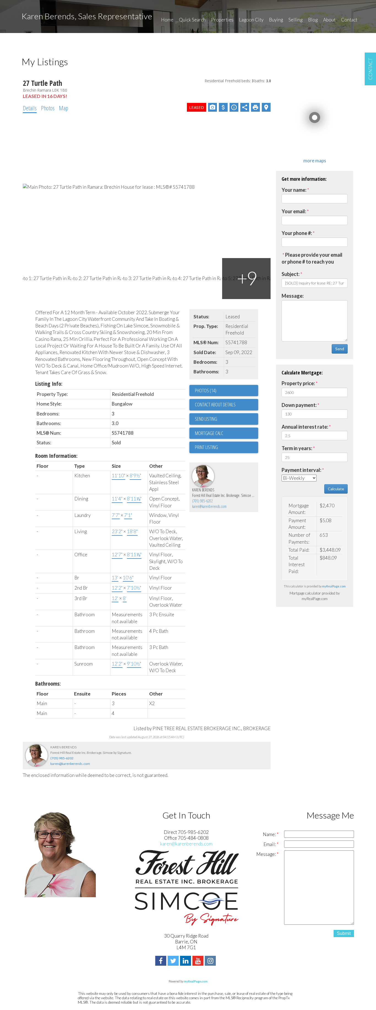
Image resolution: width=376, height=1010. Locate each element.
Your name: (294, 190)
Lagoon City (251, 20)
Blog (313, 20)
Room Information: (56, 455)
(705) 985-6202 (202, 500)
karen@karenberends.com (209, 506)
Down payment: (299, 405)
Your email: (294, 211)
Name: (270, 834)
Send (339, 348)
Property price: (298, 383)
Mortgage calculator (226, 433)
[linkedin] (186, 961)
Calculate (336, 488)
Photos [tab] (48, 108)
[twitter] (174, 961)
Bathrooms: (48, 683)
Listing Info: (48, 383)
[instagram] (211, 961)
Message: (293, 296)
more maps (314, 160)
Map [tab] (63, 108)
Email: (270, 844)
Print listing (206, 447)
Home (167, 20)
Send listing (206, 418)
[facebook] (161, 961)
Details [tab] (30, 108)
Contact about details (215, 404)
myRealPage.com (334, 586)
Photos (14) (205, 390)
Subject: (290, 274)
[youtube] (198, 961)
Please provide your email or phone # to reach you (312, 258)
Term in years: (297, 448)
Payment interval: (301, 470)
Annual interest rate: (305, 427)
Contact (349, 20)
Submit (344, 933)
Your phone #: (297, 233)
